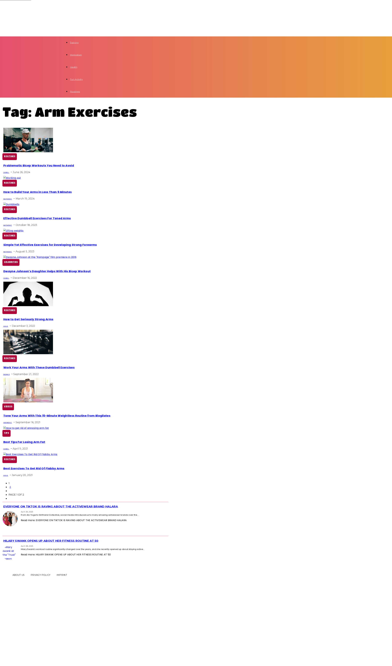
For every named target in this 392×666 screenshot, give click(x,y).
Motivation (76, 54)
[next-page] (9, 491)
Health (73, 67)
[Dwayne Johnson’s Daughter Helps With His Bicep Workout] (39, 257)
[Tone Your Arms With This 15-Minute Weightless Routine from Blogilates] (28, 401)
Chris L (6, 172)
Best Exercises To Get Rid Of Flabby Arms (33, 468)
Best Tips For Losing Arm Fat (24, 442)
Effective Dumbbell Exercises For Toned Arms (37, 218)
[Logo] (31, 6)
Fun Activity (76, 79)
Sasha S (6, 374)
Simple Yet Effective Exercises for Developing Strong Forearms (50, 245)
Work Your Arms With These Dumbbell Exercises (39, 367)
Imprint (62, 575)
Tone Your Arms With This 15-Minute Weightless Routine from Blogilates (56, 416)
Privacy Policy (40, 575)
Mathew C (7, 199)
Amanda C (7, 422)
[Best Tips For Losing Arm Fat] (26, 428)
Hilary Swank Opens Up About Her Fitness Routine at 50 (50, 541)
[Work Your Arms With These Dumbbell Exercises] (28, 353)
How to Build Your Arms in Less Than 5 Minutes (37, 192)
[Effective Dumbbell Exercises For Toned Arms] (11, 204)
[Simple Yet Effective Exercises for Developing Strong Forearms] (13, 230)
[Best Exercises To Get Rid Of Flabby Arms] (30, 454)
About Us (19, 575)
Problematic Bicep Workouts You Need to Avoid (38, 165)
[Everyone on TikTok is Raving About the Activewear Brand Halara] (3, 511)
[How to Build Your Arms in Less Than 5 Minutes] (12, 177)
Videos (8, 406)
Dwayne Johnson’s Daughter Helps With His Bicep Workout (47, 271)
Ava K (5, 326)
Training (74, 42)
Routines (75, 91)
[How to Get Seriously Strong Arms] (28, 305)
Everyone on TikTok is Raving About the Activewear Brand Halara (60, 506)
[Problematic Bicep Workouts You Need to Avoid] (28, 151)
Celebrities (11, 262)
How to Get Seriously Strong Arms (28, 319)
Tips (6, 432)
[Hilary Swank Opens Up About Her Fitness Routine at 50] (3, 545)
